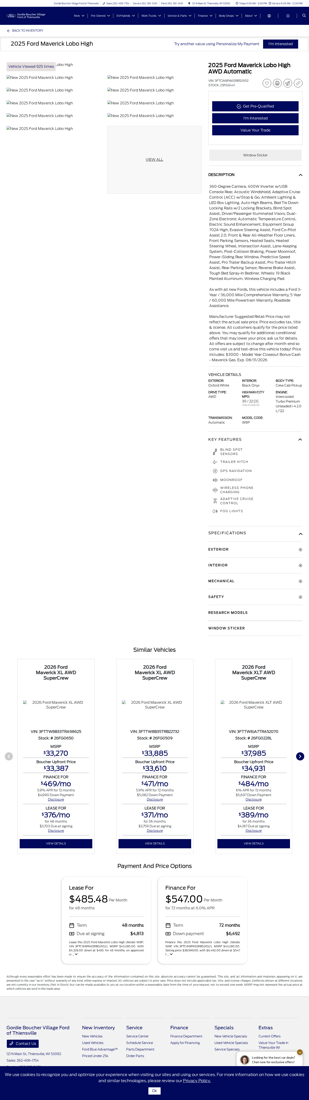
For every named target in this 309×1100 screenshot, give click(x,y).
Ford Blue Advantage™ (100, 1049)
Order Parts (135, 1056)
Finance (179, 1027)
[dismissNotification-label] (300, 1052)
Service (134, 1027)
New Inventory (98, 1027)
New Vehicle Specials (230, 1036)
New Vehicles (92, 1036)
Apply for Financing (185, 1043)
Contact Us (25, 1043)
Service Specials (227, 1049)
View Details (56, 843)
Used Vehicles (92, 1043)
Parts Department (140, 1049)
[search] (304, 16)
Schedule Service (139, 1043)
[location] (189, 3)
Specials (224, 1027)
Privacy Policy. (197, 1080)
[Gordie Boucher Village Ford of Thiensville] (27, 15)
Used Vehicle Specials (231, 1043)
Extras (266, 1027)
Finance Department (186, 1036)
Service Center (137, 1036)
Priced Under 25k (95, 1056)
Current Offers (269, 1036)
